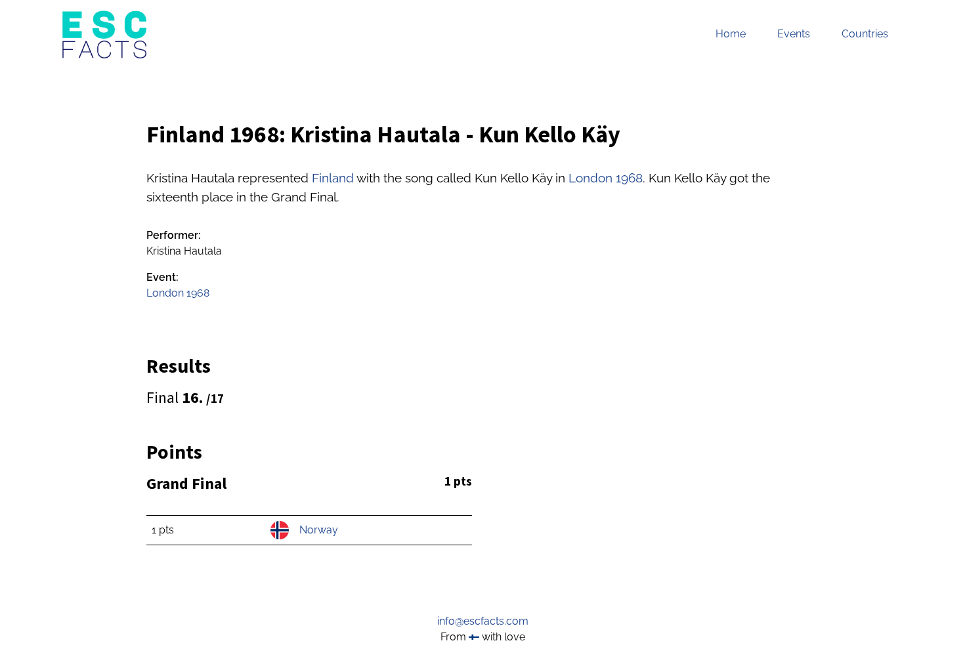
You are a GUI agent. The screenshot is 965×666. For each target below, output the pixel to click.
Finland (333, 178)
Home (731, 34)
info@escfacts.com (482, 621)
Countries (865, 34)
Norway (318, 530)
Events (793, 34)
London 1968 (605, 178)
